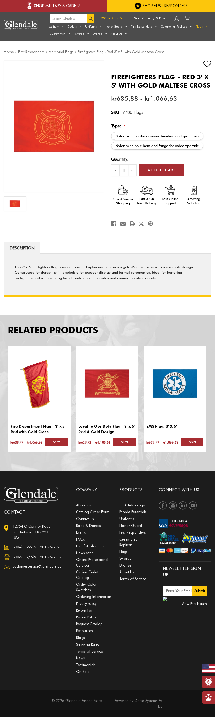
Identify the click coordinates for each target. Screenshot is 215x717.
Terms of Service (89, 651)
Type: (118, 125)
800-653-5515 (24, 547)
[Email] (123, 223)
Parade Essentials (133, 512)
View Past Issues (194, 604)
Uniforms (91, 26)
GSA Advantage (132, 505)
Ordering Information (93, 597)
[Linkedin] (183, 505)
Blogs (80, 637)
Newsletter (84, 553)
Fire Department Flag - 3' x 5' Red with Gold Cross (38, 429)
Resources (84, 631)
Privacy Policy (86, 603)
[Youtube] (193, 505)
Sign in (177, 20)
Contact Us (85, 519)
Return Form (85, 610)
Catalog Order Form (92, 512)
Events (81, 532)
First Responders (132, 532)
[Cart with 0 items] (187, 21)
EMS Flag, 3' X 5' (161, 426)
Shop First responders (165, 5)
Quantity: (119, 159)
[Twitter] (141, 223)
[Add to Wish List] (202, 64)
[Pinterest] (150, 223)
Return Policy (86, 617)
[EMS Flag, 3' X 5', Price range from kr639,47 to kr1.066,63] (175, 383)
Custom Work (57, 33)
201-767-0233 (52, 547)
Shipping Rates (87, 644)
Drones (97, 33)
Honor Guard (113, 26)
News (80, 658)
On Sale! (83, 672)
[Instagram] (173, 505)
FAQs (80, 539)
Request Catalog (89, 624)
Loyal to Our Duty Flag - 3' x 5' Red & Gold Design (106, 429)
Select (56, 442)
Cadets (72, 26)
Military (54, 26)
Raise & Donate (88, 526)
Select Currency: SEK (148, 18)
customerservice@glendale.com (38, 566)
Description (22, 248)
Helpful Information (92, 546)
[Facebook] (113, 223)
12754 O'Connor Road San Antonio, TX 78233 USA (32, 532)
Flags (123, 551)
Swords (79, 33)
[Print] (132, 223)
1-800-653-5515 (110, 18)
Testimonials (86, 665)
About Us (116, 33)
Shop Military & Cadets (57, 5)
